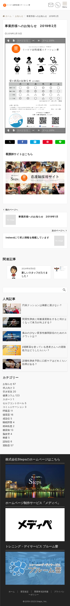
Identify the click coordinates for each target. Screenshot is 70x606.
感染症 (7, 418)
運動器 (8, 445)
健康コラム (11, 395)
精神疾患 (8, 426)
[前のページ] (8, 41)
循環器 (8, 414)
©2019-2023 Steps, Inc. (35, 601)
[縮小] (33, 41)
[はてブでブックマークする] (35, 142)
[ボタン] (51, 6)
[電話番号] (57, 5)
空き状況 (9, 391)
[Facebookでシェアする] (22, 142)
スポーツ (8, 399)
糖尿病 (8, 430)
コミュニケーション (14, 406)
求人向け (8, 387)
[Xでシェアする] (10, 142)
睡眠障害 (8, 422)
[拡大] (38, 41)
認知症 (7, 441)
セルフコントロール (14, 403)
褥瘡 (6, 437)
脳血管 (7, 433)
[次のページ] (13, 41)
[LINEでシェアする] (60, 142)
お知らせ (9, 383)
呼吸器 (8, 410)
